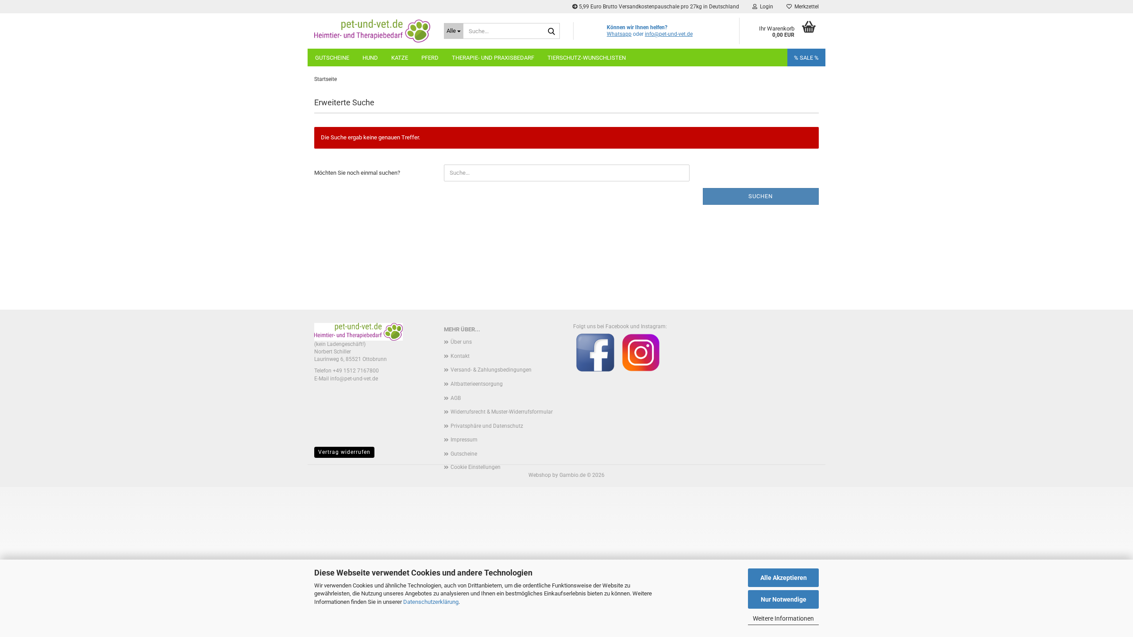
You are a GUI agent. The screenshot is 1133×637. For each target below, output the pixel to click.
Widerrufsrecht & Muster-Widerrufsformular (502, 412)
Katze (399, 57)
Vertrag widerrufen (344, 452)
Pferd (430, 57)
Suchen (760, 196)
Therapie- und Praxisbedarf (493, 57)
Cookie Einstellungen (476, 467)
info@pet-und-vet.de (669, 34)
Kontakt (460, 356)
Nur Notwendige (783, 599)
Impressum (464, 440)
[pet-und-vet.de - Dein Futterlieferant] (372, 31)
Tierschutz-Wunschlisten (586, 57)
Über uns (461, 342)
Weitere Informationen (783, 618)
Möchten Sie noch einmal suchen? (357, 172)
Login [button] (765, 7)
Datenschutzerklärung (431, 602)
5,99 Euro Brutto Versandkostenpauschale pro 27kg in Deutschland (658, 7)
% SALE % (806, 57)
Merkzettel (805, 7)
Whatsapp (619, 34)
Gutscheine (332, 57)
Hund (370, 57)
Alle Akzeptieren (783, 577)
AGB (456, 398)
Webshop (539, 475)
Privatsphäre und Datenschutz (487, 426)
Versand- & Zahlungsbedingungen (491, 370)
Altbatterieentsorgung (477, 384)
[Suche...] (551, 31)
